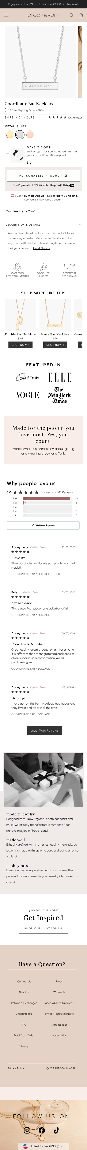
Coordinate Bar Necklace (30, 574)
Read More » (41, 248)
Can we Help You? (21, 211)
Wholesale (59, 992)
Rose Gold (30, 134)
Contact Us (24, 981)
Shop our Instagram (43, 928)
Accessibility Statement (59, 1003)
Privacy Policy (16, 1068)
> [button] (44, 730)
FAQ (24, 1024)
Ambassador (59, 1024)
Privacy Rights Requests (59, 1013)
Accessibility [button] (59, 1035)
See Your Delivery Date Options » (43, 199)
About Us (24, 992)
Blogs (59, 981)
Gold (9, 134)
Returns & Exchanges (24, 1003)
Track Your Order (24, 1035)
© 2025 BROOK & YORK (61, 1068)
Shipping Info (24, 1013)
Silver (20, 134)
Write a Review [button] (45, 525)
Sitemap (24, 1046)
